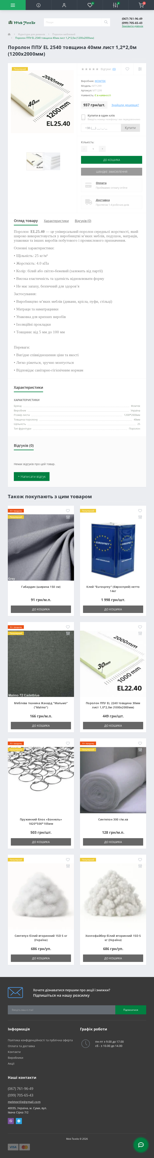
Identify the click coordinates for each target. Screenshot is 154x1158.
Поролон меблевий (63, 34)
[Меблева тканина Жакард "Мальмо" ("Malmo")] (41, 663)
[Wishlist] (127, 69)
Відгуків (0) (83, 221)
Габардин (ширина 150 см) (40, 587)
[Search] (106, 22)
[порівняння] (68, 517)
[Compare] (140, 69)
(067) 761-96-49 (132, 18)
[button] (64, 5)
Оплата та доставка (21, 1046)
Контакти (14, 1052)
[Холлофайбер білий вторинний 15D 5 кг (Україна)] (113, 896)
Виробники (15, 1058)
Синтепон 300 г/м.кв (113, 819)
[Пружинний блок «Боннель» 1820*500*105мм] (41, 780)
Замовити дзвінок (132, 26)
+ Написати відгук (32, 476)
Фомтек (100, 81)
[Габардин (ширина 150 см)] (41, 547)
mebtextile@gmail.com (24, 1102)
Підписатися (130, 1010)
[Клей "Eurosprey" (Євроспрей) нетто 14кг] (113, 547)
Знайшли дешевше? (125, 105)
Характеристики (56, 221)
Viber (11, 1121)
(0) (114, 69)
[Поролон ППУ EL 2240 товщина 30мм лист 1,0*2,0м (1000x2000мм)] (113, 663)
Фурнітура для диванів (31, 34)
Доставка (103, 200)
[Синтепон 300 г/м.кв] (113, 780)
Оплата (101, 183)
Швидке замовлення (111, 172)
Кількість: (87, 142)
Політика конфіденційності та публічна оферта (40, 1040)
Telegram (19, 1121)
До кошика (111, 160)
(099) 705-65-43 (132, 23)
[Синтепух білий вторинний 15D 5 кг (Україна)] (41, 896)
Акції (11, 1063)
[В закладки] (68, 511)
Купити (130, 128)
